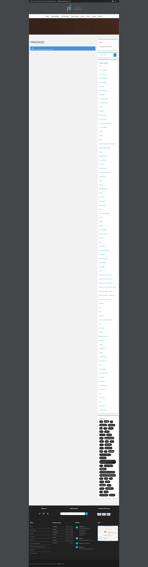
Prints (100, 307)
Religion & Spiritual (103, 336)
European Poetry (103, 156)
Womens (112, 495)
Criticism (101, 135)
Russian (101, 344)
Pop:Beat (101, 303)
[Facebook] (39, 514)
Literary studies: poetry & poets (105, 454)
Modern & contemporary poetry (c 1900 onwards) (106, 461)
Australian (111, 428)
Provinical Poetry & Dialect (105, 320)
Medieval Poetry (103, 258)
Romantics (101, 340)
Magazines (102, 254)
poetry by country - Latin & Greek (107, 287)
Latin (100, 209)
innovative (108, 448)
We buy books (65, 16)
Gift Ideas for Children (104, 172)
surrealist (102, 488)
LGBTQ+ (101, 225)
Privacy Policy (33, 553)
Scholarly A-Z (102, 348)
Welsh (100, 402)
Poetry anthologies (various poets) (107, 472)
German (112, 441)
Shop (47, 16)
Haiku (100, 180)
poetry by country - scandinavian (107, 295)
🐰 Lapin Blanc (62, 563)
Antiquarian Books (103, 99)
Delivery (32, 540)
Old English (102, 266)
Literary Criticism (103, 234)
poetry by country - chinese (106, 279)
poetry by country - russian (105, 291)
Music (101, 465)
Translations (102, 381)
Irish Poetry (102, 197)
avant (101, 431)
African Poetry (102, 82)
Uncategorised (102, 385)
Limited (111, 451)
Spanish (109, 485)
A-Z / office (102, 74)
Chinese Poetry (103, 115)
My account (33, 530)
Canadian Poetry (103, 103)
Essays (101, 152)
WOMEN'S (103, 495)
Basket (100, 16)
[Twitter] (43, 514)
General (101, 164)
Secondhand (102, 361)
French (101, 441)
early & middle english (104, 148)
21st (111, 421)
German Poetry (103, 168)
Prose (106, 478)
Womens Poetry (103, 410)
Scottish (101, 352)
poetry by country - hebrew (106, 283)
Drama (101, 438)
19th (101, 421)
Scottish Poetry (102, 357)
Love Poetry (102, 246)
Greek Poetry (102, 176)
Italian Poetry (102, 201)
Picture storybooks (108, 465)
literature (101, 238)
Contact (94, 16)
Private (101, 478)
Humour (101, 185)
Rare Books (102, 328)
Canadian (107, 431)
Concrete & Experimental (105, 123)
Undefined (101, 389)
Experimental (109, 438)
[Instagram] (47, 514)
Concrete (102, 435)
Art (101, 428)
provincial (101, 316)
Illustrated (108, 445)
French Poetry (102, 160)
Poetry (100, 271)
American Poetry (103, 90)
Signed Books (102, 369)
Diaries (101, 139)
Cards (100, 107)
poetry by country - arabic (105, 275)
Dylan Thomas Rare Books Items (107, 144)
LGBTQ (101, 221)
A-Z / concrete (103, 70)
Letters (100, 217)
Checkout (32, 536)
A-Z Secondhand (103, 78)
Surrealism (101, 377)
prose (100, 311)
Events (82, 16)
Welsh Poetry (102, 406)
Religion (101, 332)
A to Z (100, 66)
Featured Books (55, 16)
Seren (100, 365)
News (88, 16)
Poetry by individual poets (107, 475)
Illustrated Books (103, 189)
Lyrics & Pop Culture (104, 250)
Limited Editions (103, 230)
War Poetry (102, 397)
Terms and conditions (35, 543)
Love (100, 242)
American (101, 86)
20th (106, 421)
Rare (100, 324)
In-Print (101, 193)
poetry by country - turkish (105, 299)
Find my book (74, 16)
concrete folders (103, 127)
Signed (102, 485)
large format (102, 205)
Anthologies (102, 94)
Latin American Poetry (104, 213)
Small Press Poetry (103, 373)
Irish (101, 451)
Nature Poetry (102, 262)
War (100, 393)
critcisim (101, 131)
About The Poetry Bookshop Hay (38, 546)
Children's (101, 111)
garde (107, 441)
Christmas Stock (103, 119)
